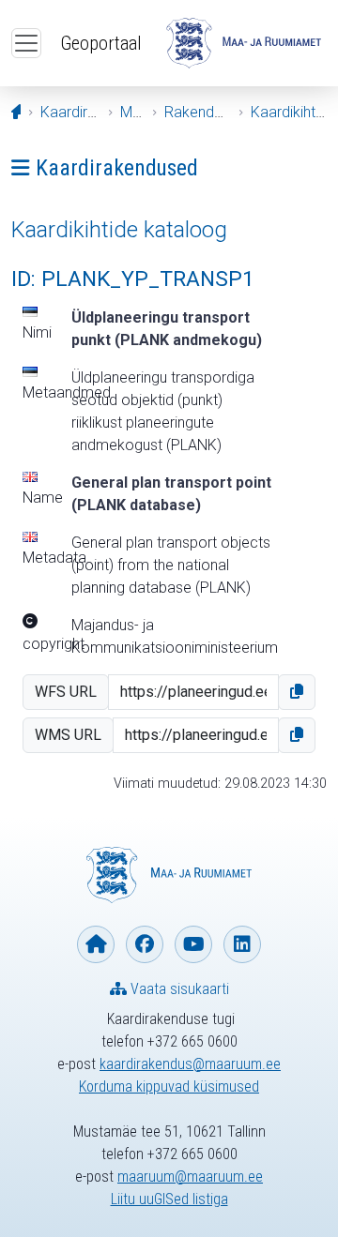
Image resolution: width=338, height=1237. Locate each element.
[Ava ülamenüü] (26, 43)
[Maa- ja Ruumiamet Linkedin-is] (242, 944)
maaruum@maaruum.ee (190, 1176)
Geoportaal (101, 43)
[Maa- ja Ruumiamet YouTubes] (193, 944)
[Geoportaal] (244, 43)
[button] (296, 692)
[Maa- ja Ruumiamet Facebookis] (144, 944)
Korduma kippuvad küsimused (169, 1086)
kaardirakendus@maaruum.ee (190, 1064)
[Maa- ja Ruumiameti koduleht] (96, 944)
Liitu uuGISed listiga (169, 1199)
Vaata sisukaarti (178, 989)
